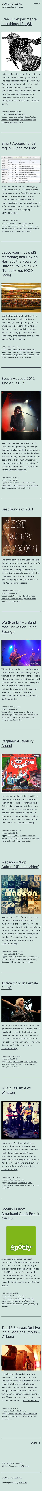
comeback (23, 836)
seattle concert (12, 717)
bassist (17, 712)
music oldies (24, 838)
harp (3, 1064)
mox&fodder (23, 1466)
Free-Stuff (17, 114)
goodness (30, 1301)
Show (28, 1185)
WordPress (23, 1483)
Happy (22, 485)
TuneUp (28, 357)
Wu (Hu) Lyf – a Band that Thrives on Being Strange (19, 627)
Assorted (16, 1180)
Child (31, 1061)
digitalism (31, 836)
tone (15, 720)
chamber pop (18, 1061)
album (10, 352)
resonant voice (30, 1064)
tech (33, 349)
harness (30, 712)
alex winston (12, 1183)
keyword (34, 226)
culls (35, 1061)
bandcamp (11, 117)
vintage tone (6, 601)
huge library (18, 355)
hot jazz (11, 838)
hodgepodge (14, 120)
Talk (11, 1067)
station (28, 841)
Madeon (19, 959)
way (36, 1304)
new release (11, 488)
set (2, 231)
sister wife (35, 1185)
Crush (30, 1183)
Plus (24, 959)
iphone (3, 1304)
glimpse (17, 485)
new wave (19, 228)
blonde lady (12, 957)
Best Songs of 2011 (17, 509)
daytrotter (18, 1413)
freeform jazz (21, 596)
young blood (16, 601)
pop (23, 1064)
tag (18, 231)
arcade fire (12, 596)
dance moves (33, 957)
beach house (24, 483)
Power (3, 357)
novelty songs (35, 838)
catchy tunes (22, 1183)
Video (20, 954)
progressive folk (30, 599)
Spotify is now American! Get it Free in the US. (20, 1213)
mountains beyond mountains (12, 599)
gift (25, 1301)
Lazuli (28, 485)
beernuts (11, 1413)
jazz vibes (31, 596)
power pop (28, 228)
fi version (26, 1298)
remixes (23, 1185)
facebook (18, 1298)
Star (8, 1188)
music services (18, 1304)
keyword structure (8, 228)
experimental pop (22, 117)
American (11, 1298)
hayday (4, 838)
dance (25, 957)
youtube (4, 1306)
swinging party (6, 720)
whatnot (24, 962)
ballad (10, 1061)
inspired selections (8, 959)
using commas (26, 231)
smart (7, 231)
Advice (15, 349)
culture (19, 957)
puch (18, 488)
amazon (16, 483)
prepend (36, 228)
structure (13, 231)
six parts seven (24, 717)
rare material (11, 357)
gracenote (9, 355)
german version (7, 485)
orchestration (16, 1064)
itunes (28, 226)
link (32, 485)
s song (29, 959)
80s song (11, 836)
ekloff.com (10, 1466)
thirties (13, 962)
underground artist (16, 122)
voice (19, 720)
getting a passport (16, 1301)
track (28, 488)
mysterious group (7, 715)
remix (17, 1185)
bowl (17, 836)
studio (23, 488)
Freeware (25, 223)
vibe (18, 962)
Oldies (3, 841)
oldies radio (11, 841)
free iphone (27, 1413)
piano (19, 841)
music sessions (26, 1416)
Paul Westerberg (26, 120)
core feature (17, 352)
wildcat (30, 962)
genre (33, 352)
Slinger (3, 1188)
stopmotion (5, 962)
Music (24, 114)
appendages (12, 226)
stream (31, 1304)
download (21, 226)
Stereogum (5, 1067)
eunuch (23, 712)
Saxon (30, 715)
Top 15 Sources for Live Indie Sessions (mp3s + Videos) (20, 1332)
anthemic (11, 712)
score (26, 1304)
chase (26, 1061)
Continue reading (9, 213)
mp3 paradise (29, 355)
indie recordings (14, 1416)
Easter (32, 483)
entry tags (26, 352)
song (19, 357)
